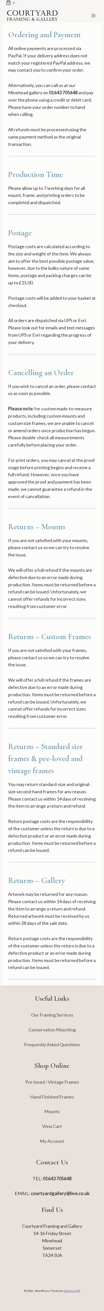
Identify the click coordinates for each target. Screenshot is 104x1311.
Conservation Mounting (52, 1029)
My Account (52, 1141)
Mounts (52, 1111)
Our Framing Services (52, 1015)
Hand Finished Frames (52, 1097)
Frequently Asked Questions (52, 1044)
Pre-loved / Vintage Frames (52, 1082)
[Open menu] (93, 15)
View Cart (52, 1126)
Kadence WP (72, 1290)
